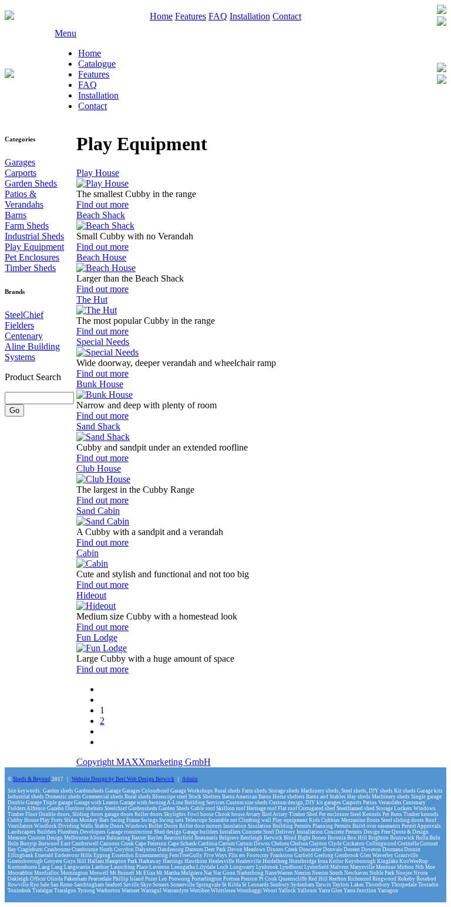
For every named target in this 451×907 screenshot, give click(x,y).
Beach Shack (100, 215)
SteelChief (24, 315)
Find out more (102, 204)
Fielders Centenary (24, 330)
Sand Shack (98, 426)
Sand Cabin (98, 511)
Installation (250, 16)
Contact (286, 16)
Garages (20, 162)
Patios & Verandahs (24, 199)
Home (161, 16)
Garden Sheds (31, 183)
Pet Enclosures (32, 257)
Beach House (101, 257)
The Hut (91, 299)
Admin (190, 779)
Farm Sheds (27, 226)
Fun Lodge (96, 637)
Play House (97, 173)
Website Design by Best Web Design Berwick (123, 779)
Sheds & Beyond (32, 779)
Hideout (91, 595)
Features (190, 16)
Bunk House (99, 384)
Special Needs (102, 342)
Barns (15, 215)
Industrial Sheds (34, 236)
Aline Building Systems (32, 351)
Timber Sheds (30, 268)
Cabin (87, 553)
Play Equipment (34, 247)
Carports (20, 173)
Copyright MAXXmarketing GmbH (143, 762)
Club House (98, 468)
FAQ (217, 16)
